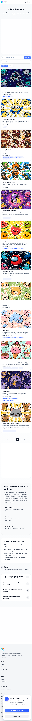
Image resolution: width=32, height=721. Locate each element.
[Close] (27, 698)
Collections (4, 669)
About (3, 679)
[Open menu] (29, 2)
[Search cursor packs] (25, 2)
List (11, 66)
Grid (5, 66)
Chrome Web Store (6, 689)
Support (3, 681)
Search (27, 57)
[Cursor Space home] (4, 2)
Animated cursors (5, 672)
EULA (2, 706)
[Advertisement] (16, 36)
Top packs (4, 667)
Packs (2, 664)
